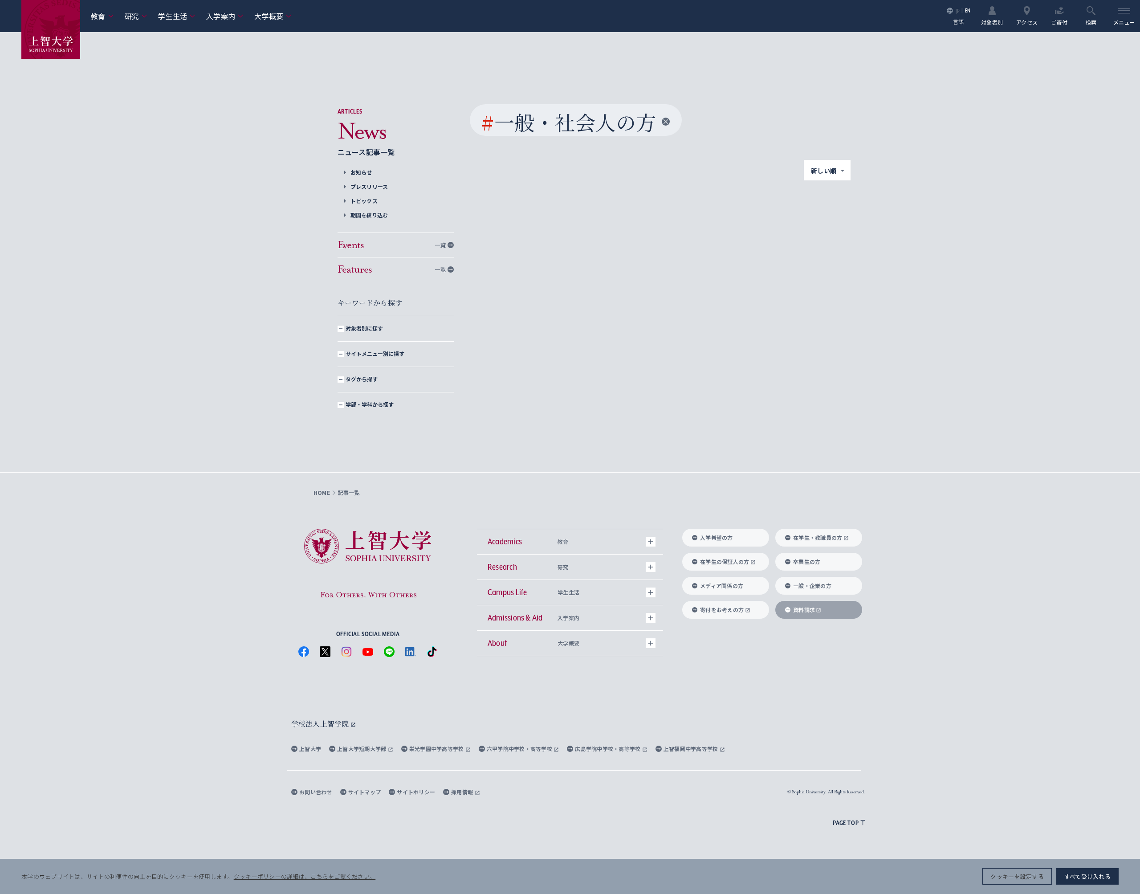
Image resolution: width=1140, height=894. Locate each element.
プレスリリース (369, 186)
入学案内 (225, 16)
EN (968, 10)
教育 (102, 16)
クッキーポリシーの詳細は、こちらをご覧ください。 (304, 876)
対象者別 (992, 21)
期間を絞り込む (369, 215)
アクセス (1027, 21)
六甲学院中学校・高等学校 (520, 748)
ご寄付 (1059, 21)
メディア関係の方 (721, 585)
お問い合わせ (315, 792)
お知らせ (361, 172)
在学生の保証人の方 (724, 561)
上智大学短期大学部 (362, 748)
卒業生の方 (806, 561)
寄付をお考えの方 (722, 609)
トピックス (364, 200)
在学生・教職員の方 (817, 537)
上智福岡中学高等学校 (692, 748)
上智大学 (310, 748)
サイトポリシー (416, 792)
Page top (846, 822)
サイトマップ (364, 792)
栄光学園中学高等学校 (437, 748)
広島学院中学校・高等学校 (608, 748)
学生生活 (176, 16)
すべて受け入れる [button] (1087, 876)
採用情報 (462, 792)
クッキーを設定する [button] (1016, 876)
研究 (136, 16)
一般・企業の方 (812, 585)
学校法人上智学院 (320, 723)
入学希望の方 (716, 537)
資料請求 (804, 609)
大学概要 (273, 16)
